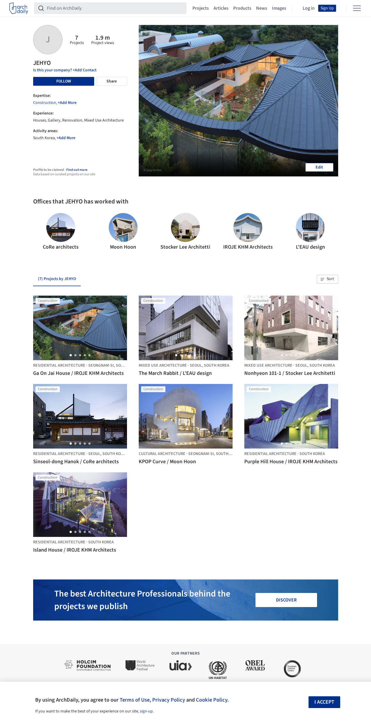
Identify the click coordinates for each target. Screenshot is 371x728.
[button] (40, 232)
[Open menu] (357, 8)
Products (242, 8)
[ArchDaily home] (18, 8)
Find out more (76, 169)
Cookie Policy (211, 700)
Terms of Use (135, 700)
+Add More (67, 103)
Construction (44, 103)
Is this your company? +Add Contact (64, 70)
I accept (324, 702)
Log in (309, 8)
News (261, 8)
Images (279, 8)
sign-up (146, 711)
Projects (200, 8)
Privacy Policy (168, 700)
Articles (221, 8)
